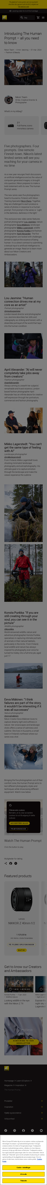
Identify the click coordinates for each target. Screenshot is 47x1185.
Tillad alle (23, 1181)
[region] (23, 1160)
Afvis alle (23, 1174)
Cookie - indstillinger (23, 1167)
